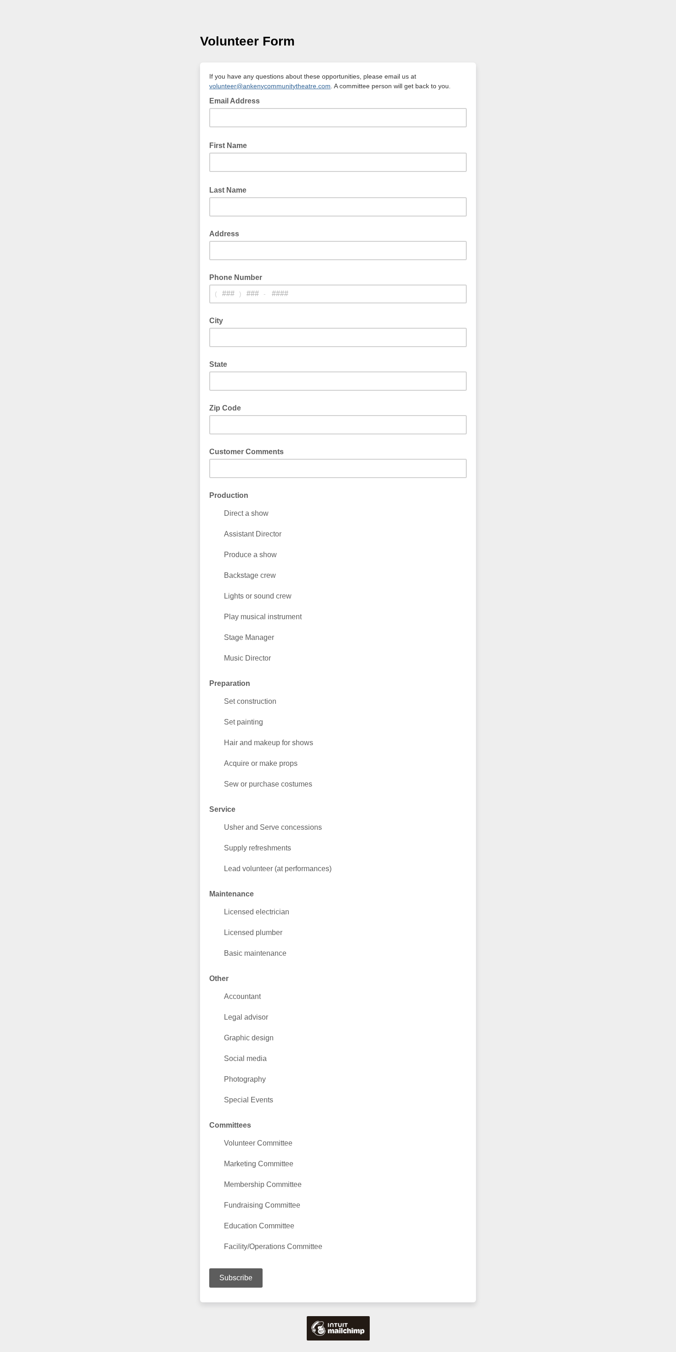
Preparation (229, 683)
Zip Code (225, 408)
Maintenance (231, 894)
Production (228, 495)
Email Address (237, 100)
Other (219, 978)
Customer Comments (246, 452)
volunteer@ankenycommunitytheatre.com (270, 86)
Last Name (230, 189)
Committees (230, 1125)
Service (222, 809)
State (218, 364)
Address (224, 234)
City (216, 321)
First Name (230, 145)
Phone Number (235, 277)
